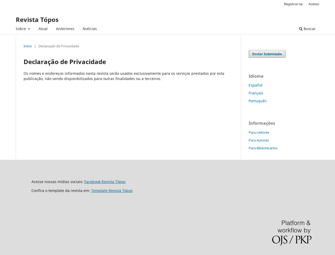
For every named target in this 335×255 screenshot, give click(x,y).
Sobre (21, 28)
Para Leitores (259, 132)
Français (256, 92)
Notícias (90, 28)
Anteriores (65, 28)
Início (28, 46)
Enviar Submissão (267, 54)
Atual (43, 28)
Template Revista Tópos (112, 190)
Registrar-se (293, 4)
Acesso (314, 4)
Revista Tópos (37, 19)
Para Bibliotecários (263, 148)
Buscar (309, 28)
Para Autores (259, 140)
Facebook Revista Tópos (105, 181)
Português (258, 100)
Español (256, 85)
